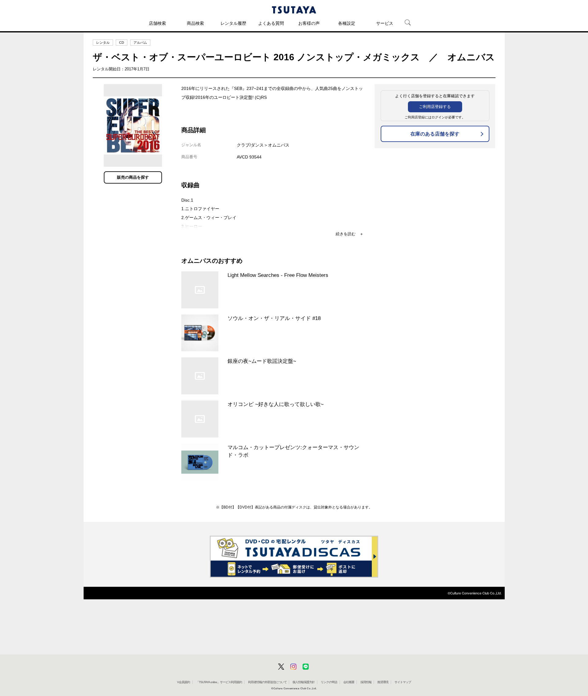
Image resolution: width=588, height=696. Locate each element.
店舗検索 (157, 23)
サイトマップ (402, 682)
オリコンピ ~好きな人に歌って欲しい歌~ (276, 404)
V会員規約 (183, 682)
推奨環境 (382, 682)
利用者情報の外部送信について (267, 682)
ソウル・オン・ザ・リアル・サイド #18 (274, 318)
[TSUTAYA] (294, 9)
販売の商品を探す (133, 177)
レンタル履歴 (233, 23)
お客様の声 (309, 23)
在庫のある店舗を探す (434, 133)
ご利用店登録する (435, 106)
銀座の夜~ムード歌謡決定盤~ (262, 361)
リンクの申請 (329, 682)
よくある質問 (271, 23)
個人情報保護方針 (303, 682)
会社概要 (348, 682)
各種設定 (346, 23)
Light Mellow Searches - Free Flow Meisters (278, 275)
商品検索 (195, 23)
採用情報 (365, 682)
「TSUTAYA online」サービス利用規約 (219, 682)
